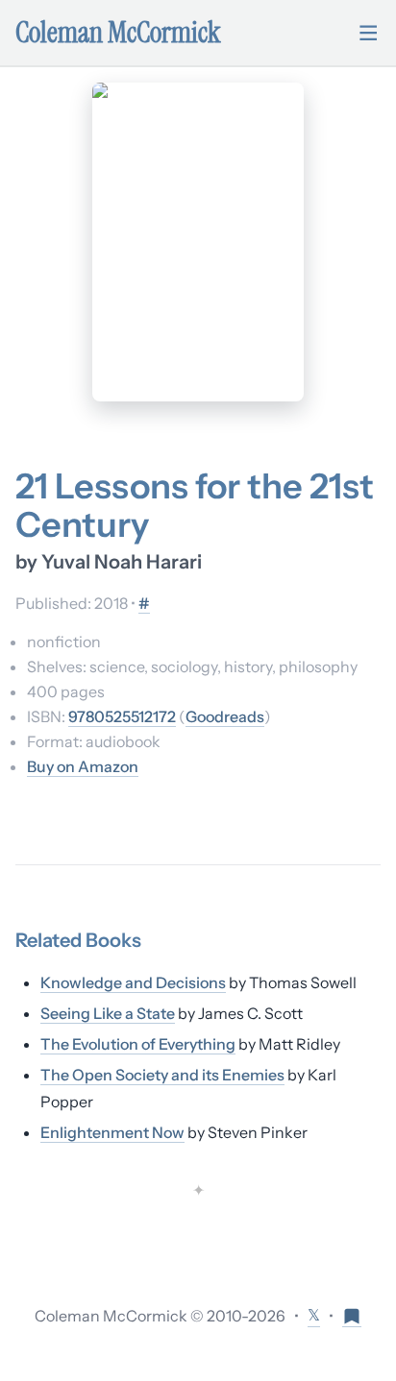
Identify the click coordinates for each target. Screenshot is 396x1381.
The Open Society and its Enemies (162, 1074)
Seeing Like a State (107, 1013)
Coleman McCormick (118, 32)
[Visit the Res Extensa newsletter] (351, 1315)
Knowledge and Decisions (133, 982)
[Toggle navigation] (368, 32)
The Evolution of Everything (137, 1044)
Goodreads (225, 716)
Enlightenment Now (112, 1132)
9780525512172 (122, 716)
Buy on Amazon (82, 766)
